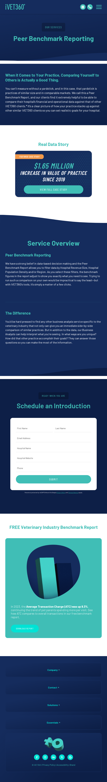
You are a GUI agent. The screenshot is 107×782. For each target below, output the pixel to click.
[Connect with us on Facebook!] (37, 757)
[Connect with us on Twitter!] (62, 757)
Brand (72, 764)
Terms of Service (73, 492)
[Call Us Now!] (90, 7)
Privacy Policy (61, 492)
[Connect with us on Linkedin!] (53, 757)
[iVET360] (15, 7)
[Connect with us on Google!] (70, 757)
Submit (53, 479)
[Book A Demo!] (83, 7)
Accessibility (63, 764)
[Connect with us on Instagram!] (45, 757)
